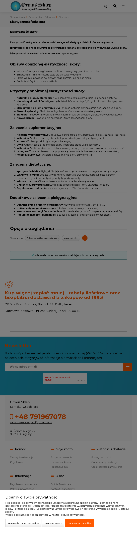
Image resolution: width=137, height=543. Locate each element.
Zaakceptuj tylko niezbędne (23, 523)
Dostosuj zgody (53, 523)
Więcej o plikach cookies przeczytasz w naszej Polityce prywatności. (45, 514)
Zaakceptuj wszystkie (79, 523)
